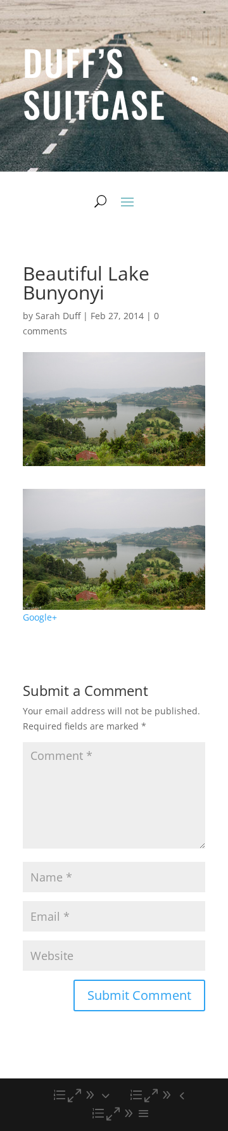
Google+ (40, 617)
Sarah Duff (57, 316)
